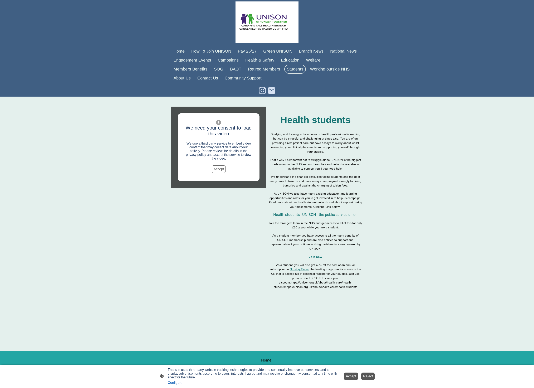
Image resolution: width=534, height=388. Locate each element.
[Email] (271, 90)
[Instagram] (262, 90)
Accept (219, 169)
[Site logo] (267, 22)
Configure (175, 382)
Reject (368, 376)
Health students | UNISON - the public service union (315, 214)
